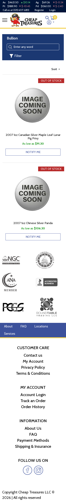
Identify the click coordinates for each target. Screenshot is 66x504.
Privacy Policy (33, 367)
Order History (33, 406)
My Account (33, 361)
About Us (33, 428)
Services (9, 333)
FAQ (23, 326)
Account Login (33, 394)
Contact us (33, 355)
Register (39, 10)
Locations (41, 326)
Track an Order (33, 400)
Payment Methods (33, 440)
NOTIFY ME (33, 152)
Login (52, 10)
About (8, 326)
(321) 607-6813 (21, 10)
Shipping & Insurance (33, 446)
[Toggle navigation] (4, 20)
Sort (54, 69)
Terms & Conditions (33, 373)
